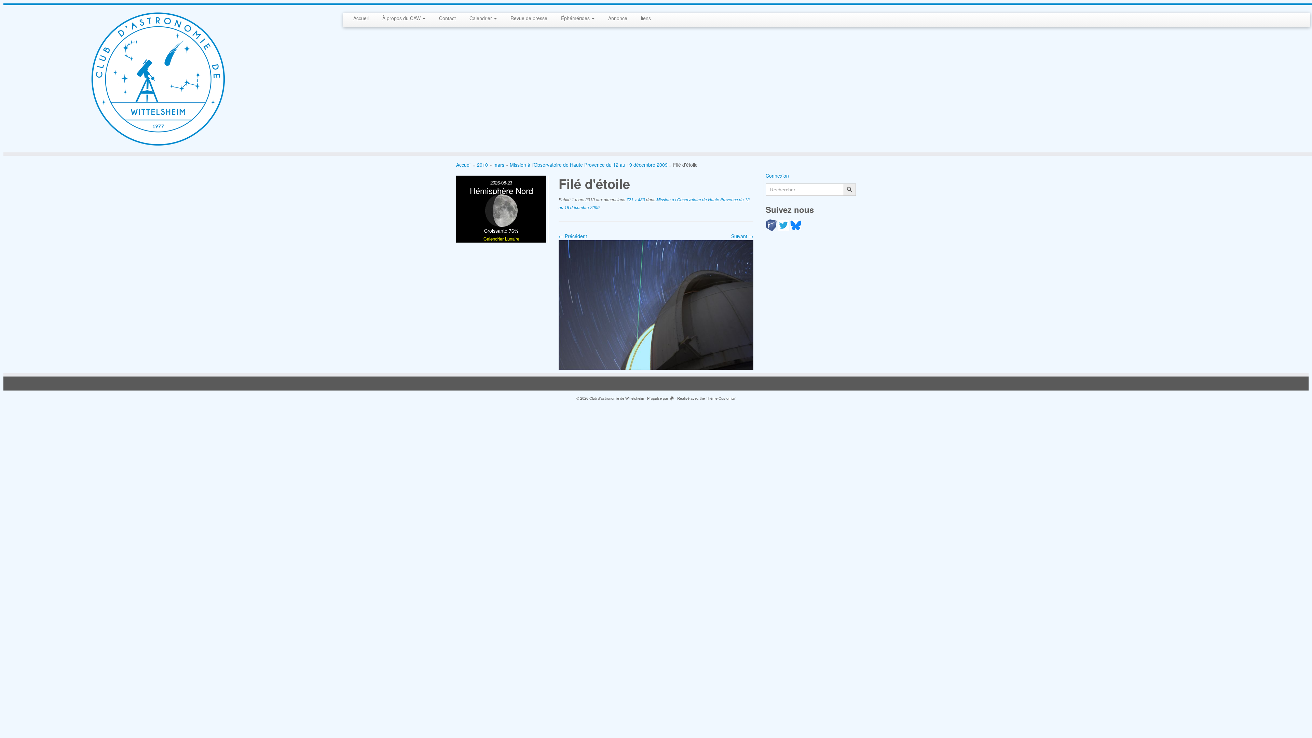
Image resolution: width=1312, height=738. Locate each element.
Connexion (777, 175)
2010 (482, 164)
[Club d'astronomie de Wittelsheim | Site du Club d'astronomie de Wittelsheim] (157, 79)
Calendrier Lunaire (501, 238)
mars (498, 164)
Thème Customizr (721, 398)
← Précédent (573, 236)
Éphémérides (576, 18)
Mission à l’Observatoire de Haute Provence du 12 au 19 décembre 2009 (589, 164)
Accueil (361, 18)
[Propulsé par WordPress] (671, 396)
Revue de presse (528, 18)
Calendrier (481, 18)
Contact (447, 18)
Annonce (617, 18)
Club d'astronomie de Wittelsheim (616, 398)
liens (646, 18)
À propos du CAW (402, 18)
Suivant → (742, 236)
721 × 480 (635, 199)
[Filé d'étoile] (656, 304)
